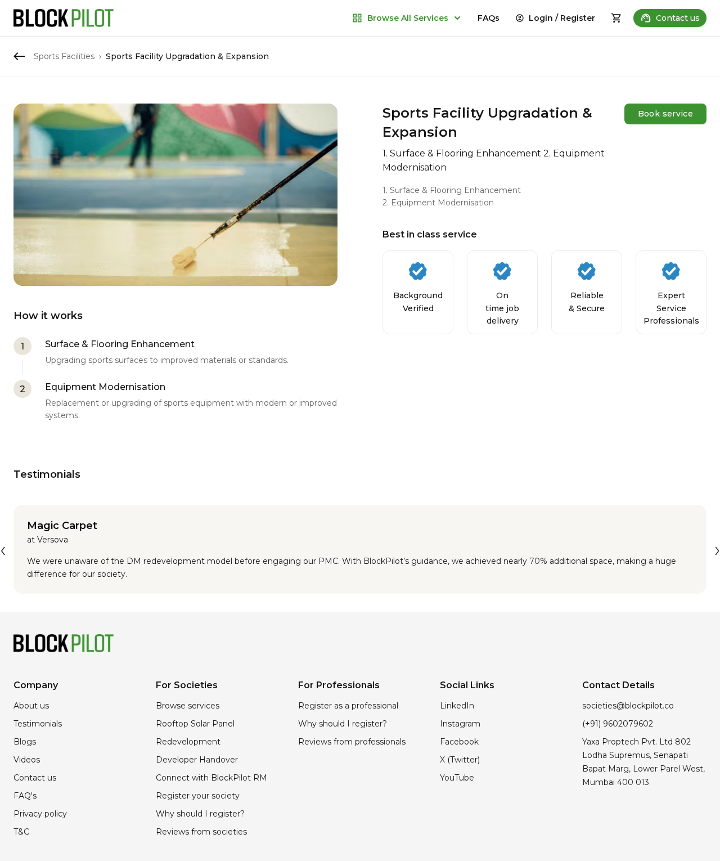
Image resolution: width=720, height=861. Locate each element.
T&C (21, 832)
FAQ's (25, 796)
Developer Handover (197, 760)
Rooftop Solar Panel (195, 724)
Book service (665, 114)
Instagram (460, 724)
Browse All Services (407, 18)
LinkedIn (457, 706)
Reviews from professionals (352, 742)
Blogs (25, 742)
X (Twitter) (460, 760)
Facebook (459, 742)
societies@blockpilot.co (628, 706)
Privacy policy (40, 814)
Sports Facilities (64, 56)
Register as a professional (348, 706)
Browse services (187, 706)
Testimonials (38, 724)
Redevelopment (188, 742)
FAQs (489, 18)
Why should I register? (200, 814)
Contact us (678, 18)
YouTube (457, 778)
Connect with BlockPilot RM (211, 778)
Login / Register (562, 18)
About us (31, 706)
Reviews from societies (201, 832)
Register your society (198, 796)
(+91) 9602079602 (617, 724)
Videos (27, 760)
